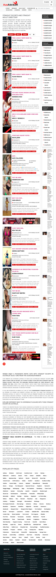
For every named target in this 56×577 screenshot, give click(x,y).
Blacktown (36, 516)
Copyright (45, 556)
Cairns (37, 473)
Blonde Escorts (47, 120)
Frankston (45, 519)
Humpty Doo (34, 529)
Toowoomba (24, 493)
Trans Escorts (47, 53)
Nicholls (41, 540)
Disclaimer (45, 558)
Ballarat (13, 496)
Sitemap (6, 559)
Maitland (29, 483)
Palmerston (6, 532)
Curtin (32, 537)
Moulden (42, 529)
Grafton (5, 483)
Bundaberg (40, 488)
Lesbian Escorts (47, 63)
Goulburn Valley (47, 480)
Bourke (28, 478)
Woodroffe (24, 532)
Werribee (6, 524)
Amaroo (15, 537)
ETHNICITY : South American (22, 193)
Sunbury (6, 501)
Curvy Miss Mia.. (18, 228)
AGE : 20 (14, 352)
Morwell (23, 498)
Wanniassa (48, 540)
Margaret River (15, 509)
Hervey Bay (20, 491)
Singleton (40, 486)
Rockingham (48, 509)
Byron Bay (43, 478)
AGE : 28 (14, 193)
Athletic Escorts (48, 137)
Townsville (32, 493)
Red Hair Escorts (48, 132)
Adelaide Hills (36, 511)
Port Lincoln (26, 514)
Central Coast (7, 480)
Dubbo (24, 480)
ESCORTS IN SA (47, 28)
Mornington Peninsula (9, 504)
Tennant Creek (15, 532)
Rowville (35, 522)
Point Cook (28, 522)
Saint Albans (43, 522)
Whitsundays (41, 493)
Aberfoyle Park (37, 524)
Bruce (21, 537)
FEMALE (11, 34)
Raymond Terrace (31, 486)
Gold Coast (22, 8)
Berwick (29, 519)
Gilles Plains (7, 527)
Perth (30, 10)
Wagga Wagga (7, 488)
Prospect (14, 529)
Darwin (24, 10)
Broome (42, 504)
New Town (30, 534)
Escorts (29, 417)
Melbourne (9, 10)
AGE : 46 (14, 130)
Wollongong (17, 488)
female (5, 443)
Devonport (12, 511)
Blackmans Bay (34, 532)
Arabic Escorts (47, 92)
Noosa (20, 524)
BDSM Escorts (47, 112)
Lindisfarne (22, 534)
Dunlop (38, 537)
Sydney (8, 8)
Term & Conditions (8, 557)
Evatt (44, 537)
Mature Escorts (33, 567)
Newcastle (46, 483)
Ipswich (28, 491)
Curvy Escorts (47, 145)
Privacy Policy (7, 555)
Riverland (13, 516)
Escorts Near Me (21, 554)
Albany (36, 504)
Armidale (29, 516)
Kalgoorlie (29, 506)
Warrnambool (29, 501)
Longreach (35, 491)
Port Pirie (6, 516)
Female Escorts (47, 48)
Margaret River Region (27, 509)
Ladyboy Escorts (48, 65)
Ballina (5, 478)
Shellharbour (7, 519)
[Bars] (51, 2)
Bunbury (49, 504)
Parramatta (21, 516)
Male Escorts (47, 50)
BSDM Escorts (20, 563)
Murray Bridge (34, 527)
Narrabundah (33, 540)
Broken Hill (35, 478)
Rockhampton (15, 493)
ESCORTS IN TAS (48, 35)
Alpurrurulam (21, 542)
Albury (45, 475)
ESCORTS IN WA (47, 30)
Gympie (13, 491)
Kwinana (21, 529)
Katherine (29, 504)
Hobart (32, 475)
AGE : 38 (14, 264)
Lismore (22, 483)
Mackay (43, 473)
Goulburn (38, 480)
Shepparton (43, 498)
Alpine (13, 542)
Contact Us (6, 561)
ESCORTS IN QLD (48, 25)
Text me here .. (17, 177)
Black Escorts (47, 75)
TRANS (25, 34)
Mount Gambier (17, 514)
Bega (24, 488)
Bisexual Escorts (48, 58)
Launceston (20, 511)
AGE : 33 (14, 151)
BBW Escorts (47, 135)
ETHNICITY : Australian (21, 151)
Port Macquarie (20, 486)
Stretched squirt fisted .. (21, 135)
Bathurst (22, 478)
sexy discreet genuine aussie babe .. (25, 249)
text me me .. (16, 291)
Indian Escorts (47, 80)
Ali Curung (6, 542)
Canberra (17, 10)
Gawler (46, 524)
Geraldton (21, 506)
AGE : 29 (14, 287)
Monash (25, 540)
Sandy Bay (38, 534)
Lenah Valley (14, 534)
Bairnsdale (6, 496)
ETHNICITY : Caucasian (21, 130)
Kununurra (44, 506)
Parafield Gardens (45, 527)
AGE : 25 (14, 51)
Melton (5, 498)
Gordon (5, 540)
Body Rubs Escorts (21, 565)
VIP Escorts (32, 569)
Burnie (5, 511)
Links (44, 565)
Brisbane (14, 8)
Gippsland (34, 496)
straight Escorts (38, 394)
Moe (17, 498)
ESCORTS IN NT (47, 33)
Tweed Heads (21, 519)
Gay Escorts (47, 60)
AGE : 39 (14, 244)
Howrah (6, 534)
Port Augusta (35, 514)
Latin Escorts (47, 87)
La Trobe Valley (43, 496)
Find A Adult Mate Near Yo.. (22, 38)
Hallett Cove (15, 527)
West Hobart (7, 537)
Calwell (26, 537)
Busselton (6, 506)
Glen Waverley (7, 522)
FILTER (47, 2)
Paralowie (6, 529)
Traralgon (13, 501)
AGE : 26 (14, 172)
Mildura (12, 498)
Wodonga (37, 501)
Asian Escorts (47, 90)
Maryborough (44, 491)
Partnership (6, 563)
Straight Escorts (48, 55)
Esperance (14, 506)
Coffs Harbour (16, 480)
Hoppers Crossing (18, 522)
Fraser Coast (49, 488)
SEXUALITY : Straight (31, 51)
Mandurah (6, 509)
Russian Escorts (48, 77)
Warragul (20, 501)
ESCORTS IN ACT (48, 38)
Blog (44, 554)
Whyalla (43, 514)
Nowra (5, 486)
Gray (27, 529)
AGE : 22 (14, 110)
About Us (6, 553)
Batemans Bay (13, 478)
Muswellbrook (37, 483)
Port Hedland (39, 509)
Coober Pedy (7, 514)
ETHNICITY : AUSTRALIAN (21, 51)
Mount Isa (6, 493)
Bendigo (20, 496)
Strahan (28, 511)
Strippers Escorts (21, 567)
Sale (37, 498)
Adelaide (39, 475)
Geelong (27, 496)
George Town (44, 532)
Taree (14, 519)
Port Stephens (31, 488)
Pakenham (30, 498)
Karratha (37, 506)
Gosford (31, 480)
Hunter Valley (13, 483)
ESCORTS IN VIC (47, 23)
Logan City (13, 524)
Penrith (44, 516)
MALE (18, 34)
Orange (11, 486)
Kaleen (11, 540)
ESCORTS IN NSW (48, 20)
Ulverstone (46, 534)
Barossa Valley (45, 511)
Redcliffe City (28, 524)
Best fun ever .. (17, 198)
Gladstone (6, 491)
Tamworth (47, 486)
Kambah (18, 540)
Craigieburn (37, 519)
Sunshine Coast (31, 8)
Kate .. (14, 156)
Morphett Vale (24, 527)
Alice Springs (21, 504)
